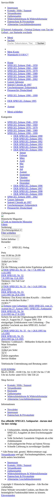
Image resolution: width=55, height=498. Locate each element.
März (22, 158)
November (25, 180)
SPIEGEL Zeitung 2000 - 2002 (22, 196)
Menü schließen (15, 111)
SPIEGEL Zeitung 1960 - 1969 (22, 125)
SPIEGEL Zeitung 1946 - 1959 (22, 122)
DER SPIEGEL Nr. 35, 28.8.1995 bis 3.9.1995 (12, 337)
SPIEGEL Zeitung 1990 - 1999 (22, 133)
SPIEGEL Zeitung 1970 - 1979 (22, 127)
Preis (3, 252)
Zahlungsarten (14, 16)
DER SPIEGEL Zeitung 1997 (27, 188)
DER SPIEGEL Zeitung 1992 (27, 141)
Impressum (12, 7)
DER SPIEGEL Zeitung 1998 (27, 191)
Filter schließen (8, 233)
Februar (23, 155)
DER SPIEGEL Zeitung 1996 (27, 185)
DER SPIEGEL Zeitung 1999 (27, 194)
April (22, 161)
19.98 (9, 255)
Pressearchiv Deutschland (19, 208)
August (23, 172)
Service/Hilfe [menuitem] (24, 13)
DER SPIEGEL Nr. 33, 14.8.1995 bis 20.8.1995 (13, 293)
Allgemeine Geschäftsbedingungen (24, 24)
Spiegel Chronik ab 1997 (19, 202)
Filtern (4, 224)
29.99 (17, 255)
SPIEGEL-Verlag (20, 247)
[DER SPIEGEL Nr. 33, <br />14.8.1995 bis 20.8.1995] (27, 289)
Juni (22, 166)
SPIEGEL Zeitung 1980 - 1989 (22, 130)
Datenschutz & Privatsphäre (20, 21)
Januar (23, 152)
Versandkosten (14, 13)
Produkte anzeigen (10, 236)
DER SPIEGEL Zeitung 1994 (27, 147)
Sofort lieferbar (8, 239)
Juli (21, 169)
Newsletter (12, 409)
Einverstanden (8, 495)
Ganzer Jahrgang (15, 199)
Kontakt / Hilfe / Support (19, 10)
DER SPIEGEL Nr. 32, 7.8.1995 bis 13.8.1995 (12, 276)
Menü (10, 37)
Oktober (24, 177)
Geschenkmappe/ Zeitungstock (22, 205)
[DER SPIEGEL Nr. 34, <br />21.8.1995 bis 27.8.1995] (27, 308)
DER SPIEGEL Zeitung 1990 (27, 136)
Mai (21, 163)
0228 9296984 (8, 369)
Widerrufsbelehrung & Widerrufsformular (27, 19)
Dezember (24, 183)
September (25, 174)
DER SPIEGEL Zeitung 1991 (27, 138)
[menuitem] (30, 7)
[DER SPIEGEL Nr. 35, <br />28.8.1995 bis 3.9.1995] (27, 333)
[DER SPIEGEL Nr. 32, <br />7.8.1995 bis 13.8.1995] (27, 272)
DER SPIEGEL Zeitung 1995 (27, 149)
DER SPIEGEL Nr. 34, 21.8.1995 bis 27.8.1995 (13, 312)
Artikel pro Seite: (9, 261)
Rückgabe (12, 390)
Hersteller (6, 242)
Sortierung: (6, 227)
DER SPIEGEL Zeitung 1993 (27, 144)
